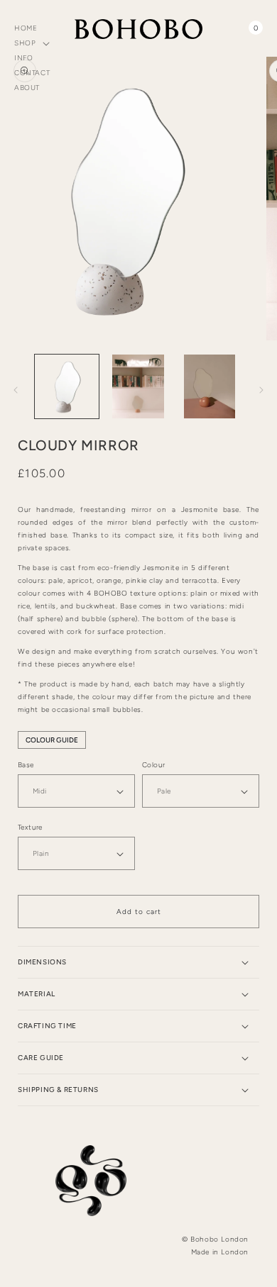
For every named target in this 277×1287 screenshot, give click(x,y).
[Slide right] (261, 390)
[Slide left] (15, 390)
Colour (153, 764)
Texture (30, 827)
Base (26, 764)
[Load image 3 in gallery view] (209, 386)
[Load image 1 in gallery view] (67, 386)
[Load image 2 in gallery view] (138, 386)
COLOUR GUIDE (52, 740)
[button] (34, 42)
